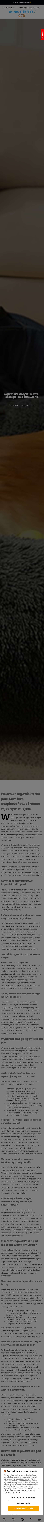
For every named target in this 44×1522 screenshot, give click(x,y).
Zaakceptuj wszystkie (23, 1508)
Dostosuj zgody (23, 1503)
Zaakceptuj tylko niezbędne (23, 1497)
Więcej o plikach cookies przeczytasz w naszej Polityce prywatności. (22, 1490)
